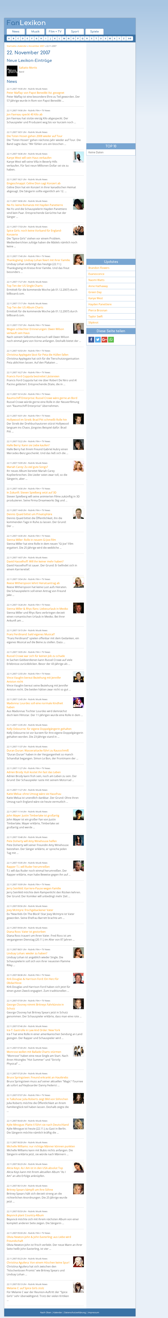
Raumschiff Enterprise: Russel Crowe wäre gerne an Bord (42, 398)
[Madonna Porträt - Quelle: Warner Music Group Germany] (78, 702)
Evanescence (96, 274)
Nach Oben (45, 1312)
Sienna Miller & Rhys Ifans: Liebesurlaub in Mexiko (37, 609)
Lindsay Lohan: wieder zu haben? (27, 953)
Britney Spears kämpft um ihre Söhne (30, 1189)
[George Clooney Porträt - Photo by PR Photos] (78, 1003)
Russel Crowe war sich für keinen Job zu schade (36, 656)
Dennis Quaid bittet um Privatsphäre (29, 514)
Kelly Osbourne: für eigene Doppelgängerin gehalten (39, 729)
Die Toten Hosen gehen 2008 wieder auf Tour (35, 136)
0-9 (129, 38)
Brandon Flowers (98, 268)
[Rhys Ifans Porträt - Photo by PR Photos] (78, 608)
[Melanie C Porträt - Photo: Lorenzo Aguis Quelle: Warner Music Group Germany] (78, 1287)
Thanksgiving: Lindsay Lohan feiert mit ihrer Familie (38, 260)
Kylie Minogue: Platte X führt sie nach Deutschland (38, 1124)
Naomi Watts (96, 280)
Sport (75, 31)
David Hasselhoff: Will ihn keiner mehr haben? (35, 561)
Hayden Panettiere (100, 304)
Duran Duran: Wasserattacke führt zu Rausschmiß (38, 750)
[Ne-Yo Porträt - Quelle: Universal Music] (78, 204)
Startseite (11, 45)
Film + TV (55, 31)
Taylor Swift (95, 316)
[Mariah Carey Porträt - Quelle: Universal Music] (78, 466)
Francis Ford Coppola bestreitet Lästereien (33, 376)
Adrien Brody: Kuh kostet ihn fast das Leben (34, 772)
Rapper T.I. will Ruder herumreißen (28, 866)
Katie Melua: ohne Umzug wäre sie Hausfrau (34, 794)
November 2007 (36, 45)
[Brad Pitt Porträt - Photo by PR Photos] (78, 419)
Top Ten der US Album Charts (25, 307)
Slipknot (93, 322)
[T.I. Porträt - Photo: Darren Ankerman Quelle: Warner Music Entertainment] (78, 866)
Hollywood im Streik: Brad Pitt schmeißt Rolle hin (37, 419)
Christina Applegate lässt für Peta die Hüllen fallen (37, 354)
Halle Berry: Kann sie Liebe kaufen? (28, 445)
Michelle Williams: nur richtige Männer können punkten (41, 1146)
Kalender (22, 45)
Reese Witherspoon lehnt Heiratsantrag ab (33, 583)
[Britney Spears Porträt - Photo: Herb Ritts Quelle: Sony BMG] (78, 1189)
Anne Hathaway (98, 286)
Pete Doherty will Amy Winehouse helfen (32, 841)
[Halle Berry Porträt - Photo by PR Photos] (78, 444)
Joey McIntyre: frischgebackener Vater (30, 910)
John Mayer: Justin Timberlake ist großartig (33, 815)
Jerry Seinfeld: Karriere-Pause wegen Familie (34, 888)
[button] (91, 340)
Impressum (93, 1312)
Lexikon (26, 23)
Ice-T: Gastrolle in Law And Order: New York (33, 1030)
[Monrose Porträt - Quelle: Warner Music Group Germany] (78, 1051)
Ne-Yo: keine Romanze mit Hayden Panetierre (35, 205)
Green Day (95, 292)
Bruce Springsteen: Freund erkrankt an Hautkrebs (37, 1077)
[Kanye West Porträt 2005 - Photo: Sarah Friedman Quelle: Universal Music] (78, 157)
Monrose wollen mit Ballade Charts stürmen (34, 1052)
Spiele (94, 31)
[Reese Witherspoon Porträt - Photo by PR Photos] (78, 582)
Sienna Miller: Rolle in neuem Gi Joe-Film (31, 540)
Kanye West (95, 298)
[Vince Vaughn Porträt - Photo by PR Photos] (78, 677)
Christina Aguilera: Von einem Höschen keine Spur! (38, 1262)
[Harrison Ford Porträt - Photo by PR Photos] (78, 978)
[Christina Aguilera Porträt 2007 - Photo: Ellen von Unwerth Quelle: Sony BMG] (78, 1261)
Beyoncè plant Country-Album (25, 1215)
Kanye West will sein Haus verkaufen (29, 158)
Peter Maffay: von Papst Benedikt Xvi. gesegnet (35, 93)
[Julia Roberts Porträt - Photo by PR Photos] (78, 1098)
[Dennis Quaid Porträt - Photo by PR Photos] (78, 513)
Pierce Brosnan (97, 310)
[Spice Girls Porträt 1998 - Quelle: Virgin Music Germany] (78, 230)
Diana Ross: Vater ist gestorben (26, 931)
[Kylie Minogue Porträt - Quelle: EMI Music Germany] (78, 1124)
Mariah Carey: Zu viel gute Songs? (27, 467)
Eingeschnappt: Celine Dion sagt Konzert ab (34, 183)
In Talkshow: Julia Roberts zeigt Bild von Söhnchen (37, 1099)
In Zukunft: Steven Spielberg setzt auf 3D (31, 492)
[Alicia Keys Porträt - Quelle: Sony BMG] (78, 1167)
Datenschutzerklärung (75, 1312)
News (15, 31)
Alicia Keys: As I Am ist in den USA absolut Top (35, 1168)
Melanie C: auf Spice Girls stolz (25, 1288)
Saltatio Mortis (28, 67)
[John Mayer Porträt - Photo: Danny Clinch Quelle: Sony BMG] (78, 814)
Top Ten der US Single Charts (25, 286)
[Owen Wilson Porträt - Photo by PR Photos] (78, 328)
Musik (35, 31)
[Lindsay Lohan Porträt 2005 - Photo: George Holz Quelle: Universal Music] (78, 259)
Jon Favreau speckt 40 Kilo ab (24, 114)
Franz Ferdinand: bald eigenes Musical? (31, 634)
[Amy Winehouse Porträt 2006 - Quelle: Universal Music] (78, 840)
